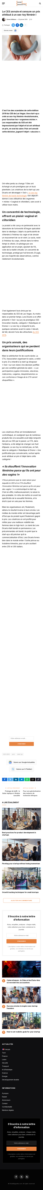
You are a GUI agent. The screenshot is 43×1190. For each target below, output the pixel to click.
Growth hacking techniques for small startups (20, 892)
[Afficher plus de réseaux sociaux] (25, 25)
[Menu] (3, 3)
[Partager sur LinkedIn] (21, 25)
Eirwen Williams (11, 19)
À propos (5, 1093)
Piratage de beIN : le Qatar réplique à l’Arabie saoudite (11, 793)
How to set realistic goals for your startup (23, 1032)
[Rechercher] (40, 3)
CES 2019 (6, 754)
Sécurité (5, 1063)
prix (13, 754)
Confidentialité (7, 1107)
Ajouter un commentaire (21, 900)
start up (20, 754)
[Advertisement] (21, 86)
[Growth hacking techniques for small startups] (21, 878)
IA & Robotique (7, 1069)
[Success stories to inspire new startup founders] (21, 995)
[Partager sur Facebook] (17, 25)
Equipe (4, 1097)
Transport (5, 1066)
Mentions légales (8, 1110)
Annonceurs (6, 1100)
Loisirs (4, 1059)
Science (5, 1073)
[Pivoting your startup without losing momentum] (21, 850)
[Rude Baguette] (21, 3)
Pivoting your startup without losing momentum (21, 864)
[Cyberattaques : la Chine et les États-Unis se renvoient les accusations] (21, 969)
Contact (4, 1103)
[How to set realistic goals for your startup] (21, 1020)
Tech (4, 1053)
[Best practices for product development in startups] (21, 819)
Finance (5, 1056)
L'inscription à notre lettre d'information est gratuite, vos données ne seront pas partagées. (21, 949)
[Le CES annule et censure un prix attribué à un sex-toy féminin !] (21, 48)
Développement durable (10, 1080)
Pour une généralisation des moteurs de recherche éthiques (32, 793)
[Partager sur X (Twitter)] (13, 25)
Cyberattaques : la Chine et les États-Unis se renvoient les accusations (23, 981)
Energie (4, 1076)
